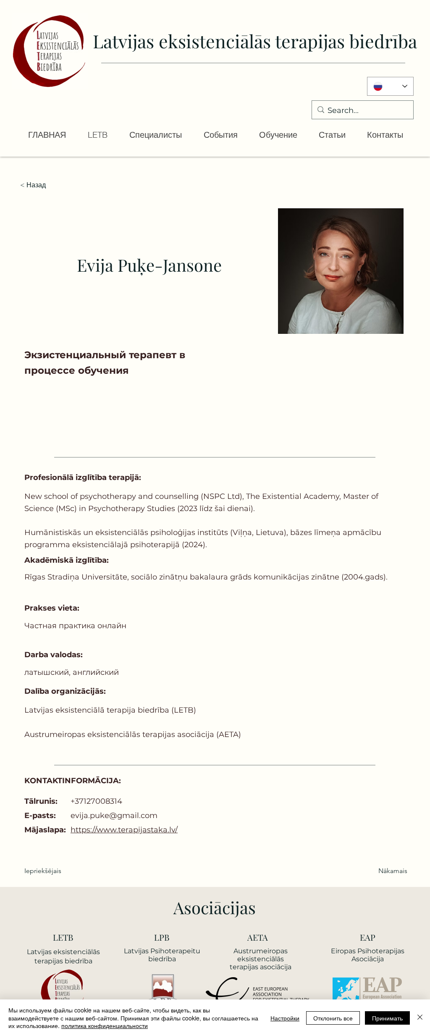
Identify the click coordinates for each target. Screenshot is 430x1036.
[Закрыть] (420, 1017)
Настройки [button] (284, 1018)
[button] (97, 135)
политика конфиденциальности (104, 1025)
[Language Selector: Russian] (390, 86)
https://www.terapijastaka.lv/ (124, 829)
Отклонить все (333, 1018)
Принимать (387, 1018)
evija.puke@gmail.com (114, 815)
